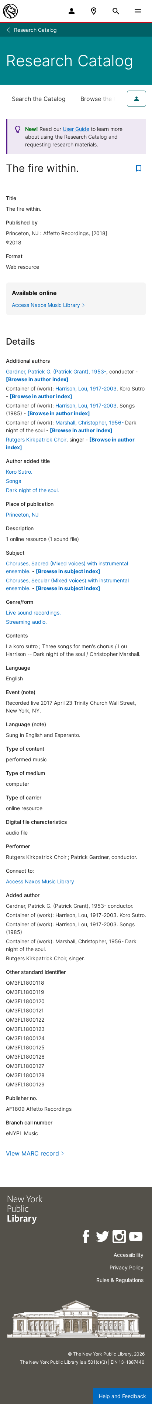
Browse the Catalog (108, 98)
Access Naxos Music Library (40, 881)
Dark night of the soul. (32, 490)
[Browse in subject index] (68, 571)
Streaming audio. (26, 622)
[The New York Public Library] (10, 11)
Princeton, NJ (22, 514)
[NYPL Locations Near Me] (94, 11)
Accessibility (129, 1255)
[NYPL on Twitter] (103, 1237)
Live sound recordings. (33, 612)
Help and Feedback (122, 1396)
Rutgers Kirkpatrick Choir (36, 439)
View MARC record (32, 1153)
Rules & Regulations (120, 1280)
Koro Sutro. (19, 471)
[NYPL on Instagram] (120, 1237)
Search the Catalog (39, 98)
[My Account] (72, 11)
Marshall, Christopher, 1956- (89, 422)
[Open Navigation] (138, 11)
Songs (13, 481)
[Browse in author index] (37, 379)
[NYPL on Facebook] (86, 1237)
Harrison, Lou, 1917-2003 (86, 388)
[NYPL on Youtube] (136, 1237)
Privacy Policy (127, 1267)
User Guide (76, 129)
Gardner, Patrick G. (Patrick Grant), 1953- (56, 371)
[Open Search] (116, 11)
